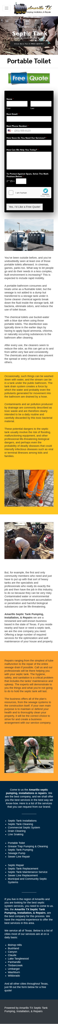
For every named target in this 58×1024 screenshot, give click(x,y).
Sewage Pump (16, 853)
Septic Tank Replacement (23, 868)
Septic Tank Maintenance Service (27, 872)
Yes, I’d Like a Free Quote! (24, 206)
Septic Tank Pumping (20, 849)
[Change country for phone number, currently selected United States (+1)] (10, 131)
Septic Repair (16, 865)
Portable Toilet (16, 842)
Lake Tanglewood (18, 958)
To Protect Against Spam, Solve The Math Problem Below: (27, 175)
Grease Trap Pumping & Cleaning (28, 846)
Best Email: (13, 114)
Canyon (12, 951)
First (8, 108)
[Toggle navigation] (6, 8)
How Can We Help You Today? (23, 150)
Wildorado (14, 975)
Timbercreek (15, 965)
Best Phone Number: (18, 126)
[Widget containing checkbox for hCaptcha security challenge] (28, 192)
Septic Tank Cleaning (20, 824)
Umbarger (14, 968)
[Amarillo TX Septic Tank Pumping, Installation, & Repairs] (32, 8)
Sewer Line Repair (19, 856)
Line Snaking (15, 834)
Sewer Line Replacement (23, 875)
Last (32, 108)
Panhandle (14, 962)
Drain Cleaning (17, 830)
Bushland (13, 948)
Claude (12, 955)
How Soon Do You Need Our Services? (27, 138)
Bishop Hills (15, 944)
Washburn (14, 972)
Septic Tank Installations (22, 820)
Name (10, 99)
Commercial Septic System (24, 827)
